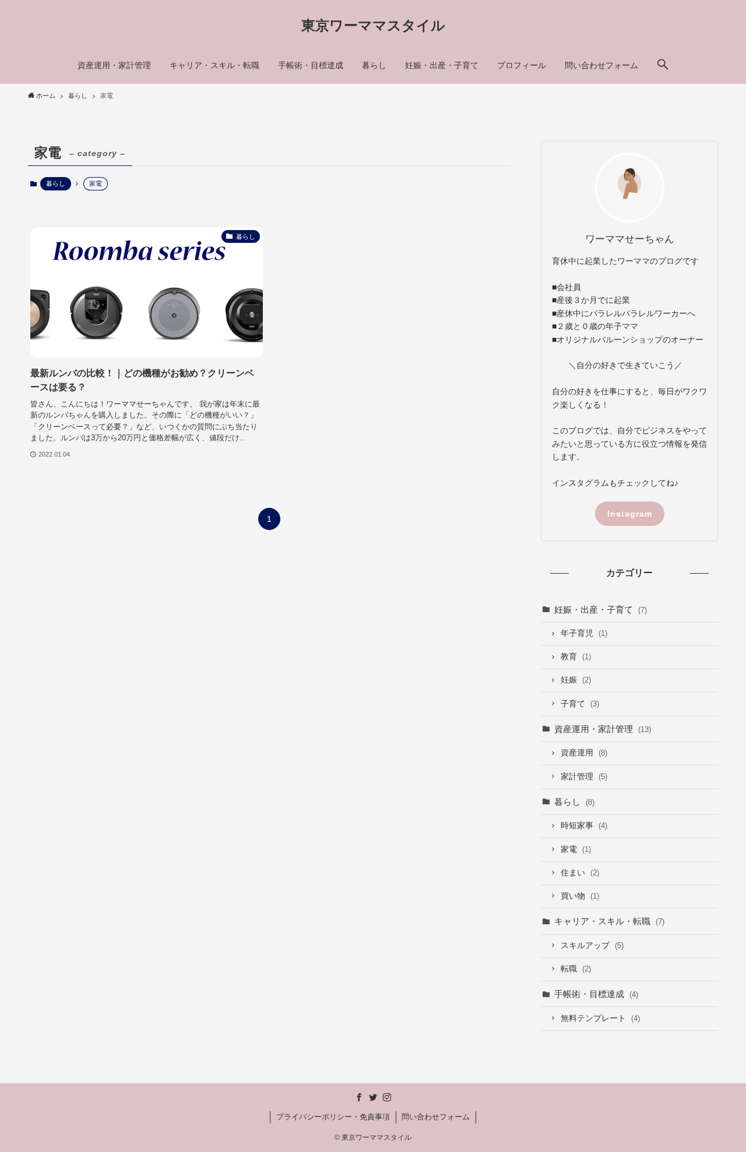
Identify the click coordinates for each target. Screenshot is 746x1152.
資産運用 (584, 752)
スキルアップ (592, 945)
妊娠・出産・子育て (600, 609)
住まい (580, 872)
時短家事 (584, 825)
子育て (580, 703)
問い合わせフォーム (436, 1116)
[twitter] (373, 1097)
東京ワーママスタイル (373, 26)
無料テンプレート (600, 1018)
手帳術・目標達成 (596, 994)
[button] (663, 65)
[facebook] (359, 1097)
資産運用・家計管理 (602, 729)
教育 (576, 656)
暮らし (55, 183)
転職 (576, 968)
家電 (576, 849)
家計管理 (584, 776)
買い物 (580, 896)
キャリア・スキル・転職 (609, 921)
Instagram (629, 513)
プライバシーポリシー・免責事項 (333, 1116)
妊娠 (576, 680)
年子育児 (584, 633)
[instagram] (387, 1097)
